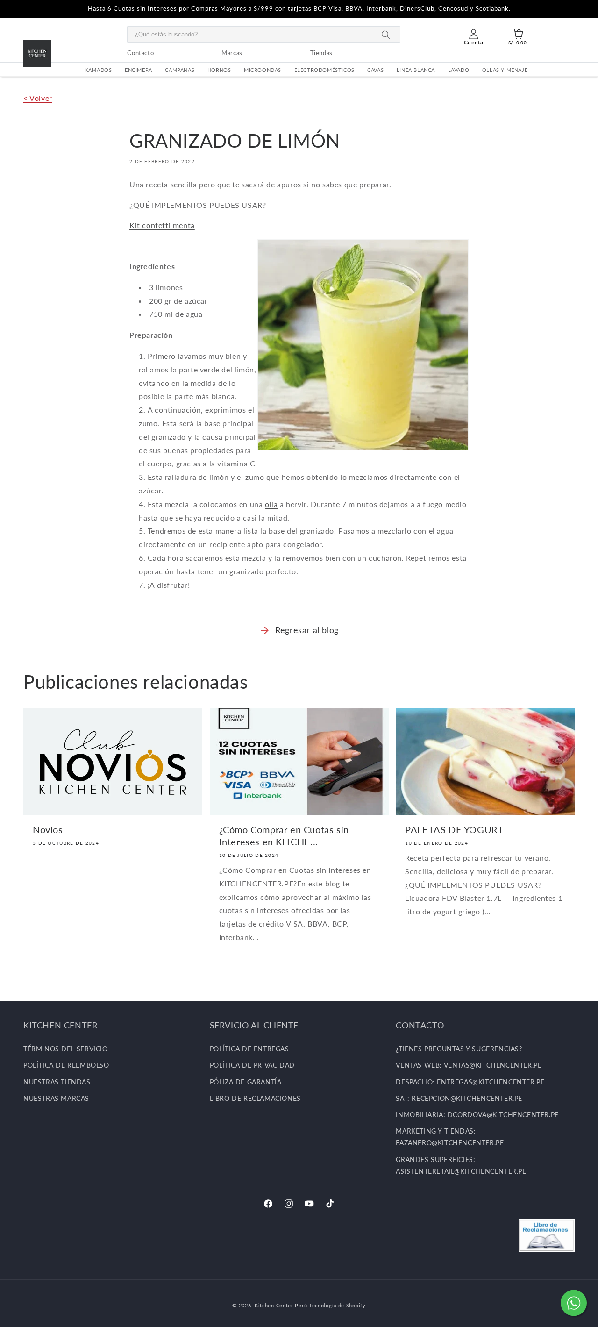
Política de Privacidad (252, 1066)
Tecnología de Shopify (337, 1305)
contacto (140, 53)
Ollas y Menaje (504, 70)
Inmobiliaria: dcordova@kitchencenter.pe (477, 1115)
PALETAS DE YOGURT (454, 829)
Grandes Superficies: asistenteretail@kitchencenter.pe (461, 1165)
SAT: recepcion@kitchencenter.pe (459, 1098)
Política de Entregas (249, 1049)
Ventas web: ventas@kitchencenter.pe (468, 1066)
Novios (48, 829)
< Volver (37, 97)
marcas (231, 53)
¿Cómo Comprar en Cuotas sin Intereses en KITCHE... (284, 835)
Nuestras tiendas (57, 1082)
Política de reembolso (66, 1066)
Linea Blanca (416, 70)
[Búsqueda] (386, 35)
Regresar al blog (307, 630)
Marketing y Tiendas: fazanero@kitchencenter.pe (450, 1137)
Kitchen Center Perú (282, 1305)
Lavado (459, 70)
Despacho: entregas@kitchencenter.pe (470, 1082)
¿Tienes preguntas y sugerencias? (459, 1049)
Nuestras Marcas (56, 1098)
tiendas (321, 53)
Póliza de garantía (246, 1082)
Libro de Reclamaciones (255, 1098)
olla (271, 503)
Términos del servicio (65, 1049)
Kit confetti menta (162, 225)
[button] (517, 34)
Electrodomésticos (324, 70)
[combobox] (263, 34)
